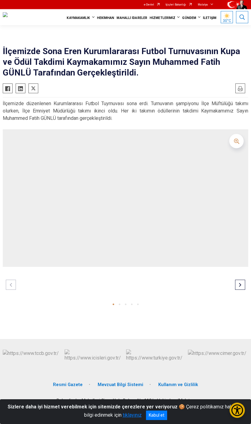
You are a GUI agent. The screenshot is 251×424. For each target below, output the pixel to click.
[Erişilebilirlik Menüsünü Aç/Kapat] (237, 410)
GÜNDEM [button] (189, 18)
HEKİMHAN (105, 18)
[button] (113, 304)
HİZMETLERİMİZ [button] (162, 18)
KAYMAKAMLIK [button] (78, 18)
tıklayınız (132, 415)
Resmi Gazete (68, 384)
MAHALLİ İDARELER (132, 18)
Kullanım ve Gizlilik (178, 384)
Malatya (203, 4)
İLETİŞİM (209, 18)
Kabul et (156, 415)
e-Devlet (149, 4)
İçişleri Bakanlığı (176, 4)
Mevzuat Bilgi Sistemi (120, 384)
